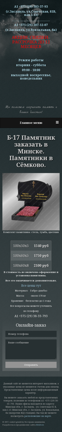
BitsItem (40, 425)
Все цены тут (31, 285)
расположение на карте (37, 416)
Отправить (31, 364)
